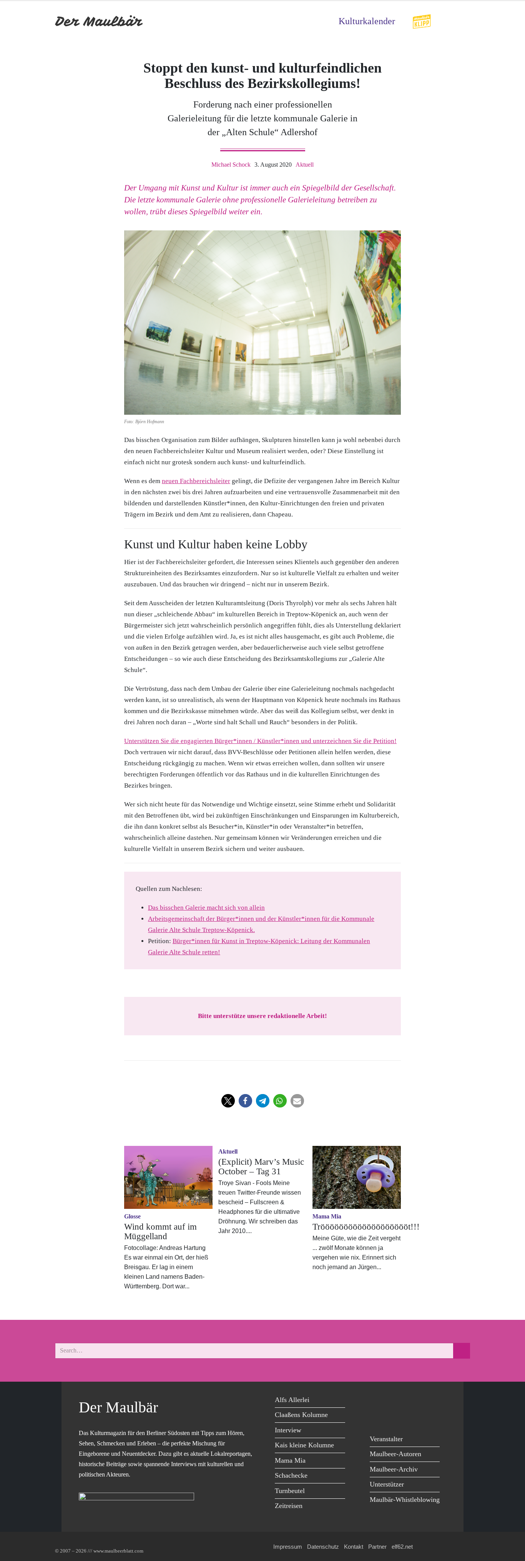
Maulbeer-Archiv (394, 1469)
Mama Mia (290, 1460)
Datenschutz (323, 1546)
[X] (395, 1401)
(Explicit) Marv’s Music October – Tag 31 (261, 1166)
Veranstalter (386, 1439)
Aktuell (305, 164)
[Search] (461, 1351)
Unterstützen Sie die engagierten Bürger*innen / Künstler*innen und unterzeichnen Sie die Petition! (260, 741)
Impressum (287, 1546)
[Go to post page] (168, 1177)
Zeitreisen (288, 1506)
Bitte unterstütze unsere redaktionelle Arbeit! (262, 1016)
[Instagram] (429, 1401)
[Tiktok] (377, 1417)
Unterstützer (387, 1484)
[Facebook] (377, 1401)
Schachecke (291, 1475)
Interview (288, 1430)
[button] (228, 1100)
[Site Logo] (99, 21)
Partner (377, 1546)
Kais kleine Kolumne (304, 1445)
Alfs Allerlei (292, 1400)
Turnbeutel (290, 1491)
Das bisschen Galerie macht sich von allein (206, 907)
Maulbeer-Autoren (395, 1454)
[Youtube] (412, 1401)
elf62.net (402, 1546)
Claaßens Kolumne (301, 1415)
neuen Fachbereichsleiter (196, 481)
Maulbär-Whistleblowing (405, 1499)
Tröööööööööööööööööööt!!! (366, 1227)
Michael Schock (231, 164)
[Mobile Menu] (461, 21)
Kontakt (353, 1546)
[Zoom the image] (421, 19)
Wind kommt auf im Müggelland (160, 1231)
